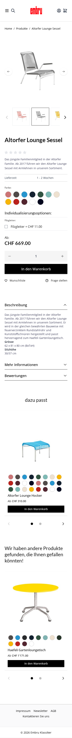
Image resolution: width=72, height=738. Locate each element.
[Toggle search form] (13, 10)
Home (8, 28)
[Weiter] (65, 117)
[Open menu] (7, 10)
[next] (63, 71)
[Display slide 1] (32, 524)
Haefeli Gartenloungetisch (27, 650)
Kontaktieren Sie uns (36, 716)
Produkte (22, 28)
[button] (16, 152)
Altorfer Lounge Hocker (25, 495)
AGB (53, 711)
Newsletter (41, 711)
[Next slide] (63, 524)
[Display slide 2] (40, 524)
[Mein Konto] (59, 10)
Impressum (23, 711)
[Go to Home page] (36, 10)
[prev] (8, 71)
